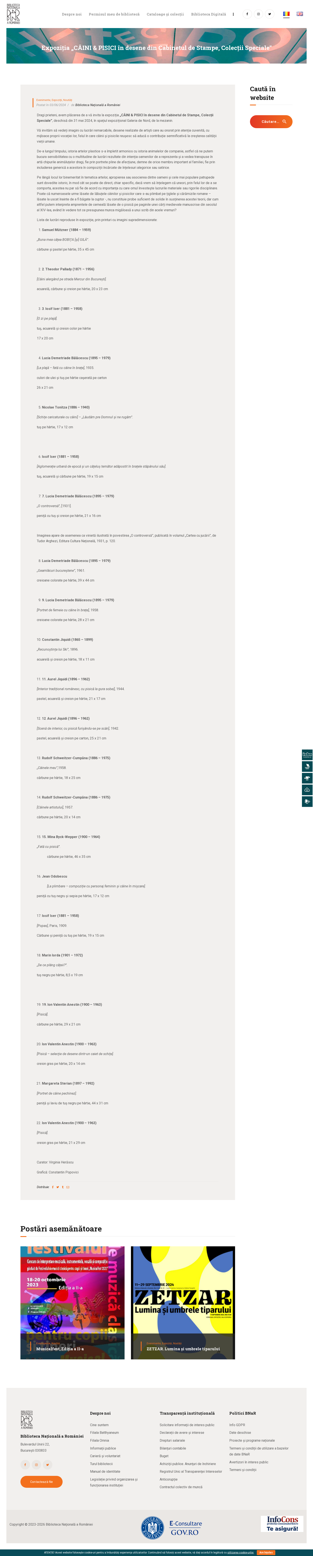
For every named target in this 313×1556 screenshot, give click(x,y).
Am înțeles (266, 1552)
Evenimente (43, 100)
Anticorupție (169, 1479)
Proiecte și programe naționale (252, 1440)
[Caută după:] (271, 122)
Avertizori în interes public (248, 1462)
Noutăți (67, 100)
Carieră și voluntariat (105, 1456)
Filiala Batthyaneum (104, 1433)
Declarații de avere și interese (182, 1433)
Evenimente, (44, 1343)
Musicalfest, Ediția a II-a (60, 1348)
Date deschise (240, 1433)
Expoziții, (167, 1343)
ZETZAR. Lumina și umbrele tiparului (183, 1348)
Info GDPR (237, 1425)
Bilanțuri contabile (173, 1448)
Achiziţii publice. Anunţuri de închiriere (188, 1464)
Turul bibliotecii (101, 1464)
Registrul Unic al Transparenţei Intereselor (191, 1471)
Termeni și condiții (242, 1470)
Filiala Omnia (99, 1440)
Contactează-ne (41, 1482)
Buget (164, 1456)
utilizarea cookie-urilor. (240, 1552)
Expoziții (57, 100)
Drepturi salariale (172, 1440)
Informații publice (103, 1448)
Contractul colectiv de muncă (181, 1487)
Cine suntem (99, 1425)
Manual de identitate (105, 1471)
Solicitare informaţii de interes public (187, 1425)
